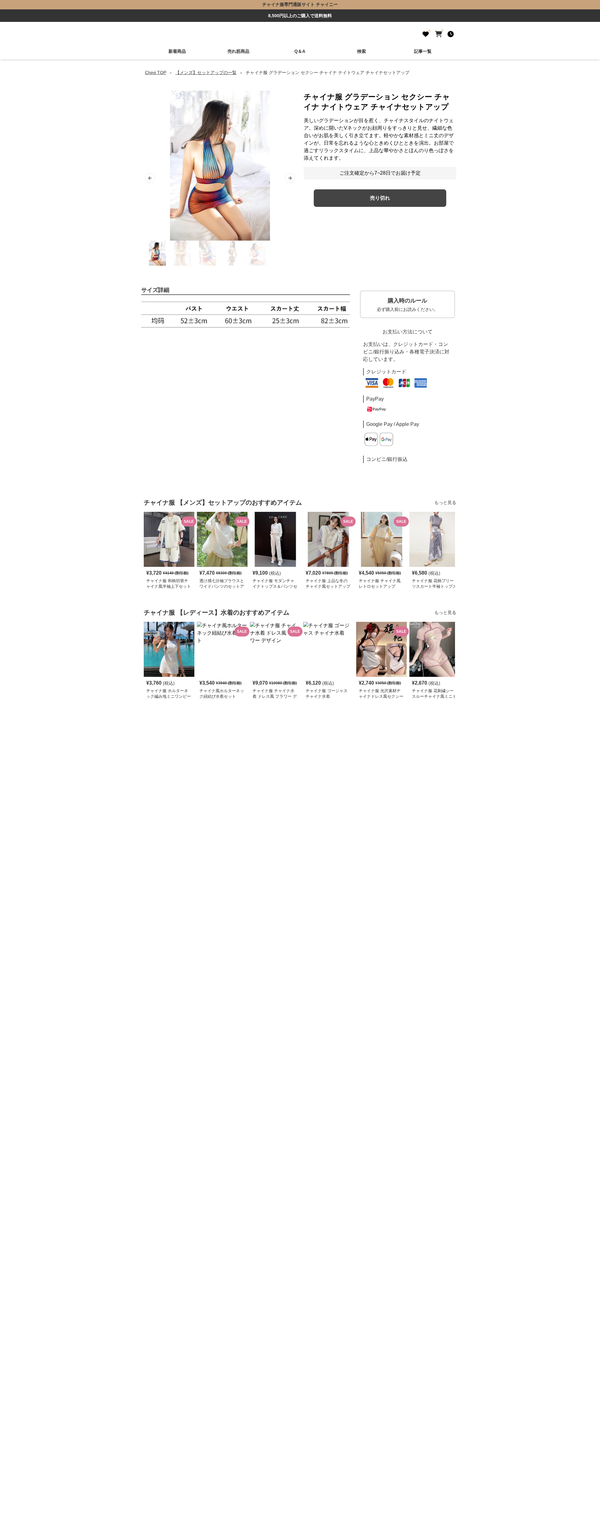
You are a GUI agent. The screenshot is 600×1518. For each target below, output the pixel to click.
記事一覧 (423, 51)
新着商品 (177, 51)
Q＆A (299, 51)
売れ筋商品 (238, 51)
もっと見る (445, 502)
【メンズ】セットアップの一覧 (206, 72)
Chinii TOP (155, 72)
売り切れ (380, 198)
